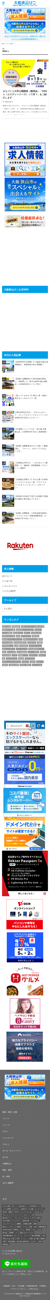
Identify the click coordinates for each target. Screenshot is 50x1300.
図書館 (43, 652)
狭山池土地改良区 (20, 642)
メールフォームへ (9, 1253)
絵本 (18, 636)
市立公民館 (6, 655)
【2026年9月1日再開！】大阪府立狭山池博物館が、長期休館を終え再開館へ (31, 363)
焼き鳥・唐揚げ (25, 665)
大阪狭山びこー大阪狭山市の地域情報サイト (29, 1294)
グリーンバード (11, 658)
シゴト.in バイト (9, 585)
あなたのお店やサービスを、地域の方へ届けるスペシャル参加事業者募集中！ (25, 37)
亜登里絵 (35, 636)
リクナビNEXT (9, 590)
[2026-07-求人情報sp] (25, 18)
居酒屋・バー (23, 655)
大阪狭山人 (7, 1163)
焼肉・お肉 (6, 626)
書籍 (4, 652)
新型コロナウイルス (30, 639)
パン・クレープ (22, 649)
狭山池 (21, 658)
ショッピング (8, 1137)
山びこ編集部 (8, 1182)
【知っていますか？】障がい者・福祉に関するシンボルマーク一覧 (31, 396)
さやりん (25, 662)
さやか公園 (11, 652)
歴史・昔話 (7, 1170)
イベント (6, 1118)
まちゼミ (42, 655)
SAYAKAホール (8, 646)
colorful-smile (36, 633)
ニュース (6, 1125)
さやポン (38, 630)
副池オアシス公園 (8, 630)
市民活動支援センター (36, 649)
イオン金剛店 (7, 633)
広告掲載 (21, 1286)
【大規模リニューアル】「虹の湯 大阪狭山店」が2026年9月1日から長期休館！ (31, 430)
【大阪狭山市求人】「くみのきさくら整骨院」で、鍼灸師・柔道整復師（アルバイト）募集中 (31, 465)
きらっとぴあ (37, 665)
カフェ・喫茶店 (33, 652)
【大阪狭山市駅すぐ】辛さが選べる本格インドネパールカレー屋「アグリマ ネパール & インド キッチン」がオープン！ (31, 483)
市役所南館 (23, 646)
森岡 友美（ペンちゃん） (25, 630)
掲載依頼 (7, 1286)
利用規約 (43, 1286)
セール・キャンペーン (12, 1150)
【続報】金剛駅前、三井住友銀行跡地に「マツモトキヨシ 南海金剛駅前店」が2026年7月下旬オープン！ (31, 516)
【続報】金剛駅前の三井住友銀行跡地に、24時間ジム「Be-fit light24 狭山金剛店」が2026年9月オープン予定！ (31, 381)
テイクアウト (29, 658)
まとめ (5, 1157)
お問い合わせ (33, 1289)
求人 (14, 1286)
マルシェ (40, 662)
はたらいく (7, 575)
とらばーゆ (7, 580)
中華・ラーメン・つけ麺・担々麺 (33, 626)
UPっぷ (27, 633)
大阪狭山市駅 (13, 665)
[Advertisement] (25, 256)
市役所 (32, 662)
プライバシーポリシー (19, 1289)
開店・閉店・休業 (10, 1112)
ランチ (14, 655)
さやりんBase (7, 642)
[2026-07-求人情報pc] (25, 174)
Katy (40, 639)
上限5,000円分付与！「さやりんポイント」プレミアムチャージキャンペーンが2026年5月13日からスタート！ (31, 415)
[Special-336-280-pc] (25, 209)
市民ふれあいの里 (8, 636)
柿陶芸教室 (16, 626)
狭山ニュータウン (8, 649)
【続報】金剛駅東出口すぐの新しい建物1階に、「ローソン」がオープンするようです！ (31, 448)
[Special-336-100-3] (25, 31)
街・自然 (6, 1176)
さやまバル (31, 642)
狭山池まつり (18, 633)
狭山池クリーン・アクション (12, 639)
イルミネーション (35, 646)
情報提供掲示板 (32, 1286)
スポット (6, 1144)
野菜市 (5, 665)
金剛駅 (40, 642)
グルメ (5, 1131)
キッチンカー (26, 636)
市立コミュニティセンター (11, 662)
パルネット (33, 655)
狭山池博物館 (21, 652)
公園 (16, 646)
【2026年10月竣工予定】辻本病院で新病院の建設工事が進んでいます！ (31, 497)
